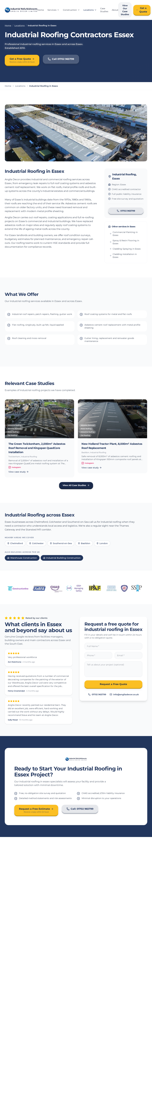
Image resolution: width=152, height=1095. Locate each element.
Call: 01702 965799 (82, 808)
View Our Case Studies (125, 10)
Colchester (38, 543)
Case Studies (104, 10)
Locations (88, 10)
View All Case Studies (74, 485)
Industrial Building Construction (63, 558)
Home (40, 10)
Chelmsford (16, 543)
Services (52, 10)
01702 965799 (127, 210)
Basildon (85, 543)
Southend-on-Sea (62, 543)
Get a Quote (143, 10)
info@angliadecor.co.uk (126, 694)
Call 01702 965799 (63, 59)
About (115, 10)
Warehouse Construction (23, 558)
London (103, 543)
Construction (70, 10)
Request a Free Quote (113, 684)
